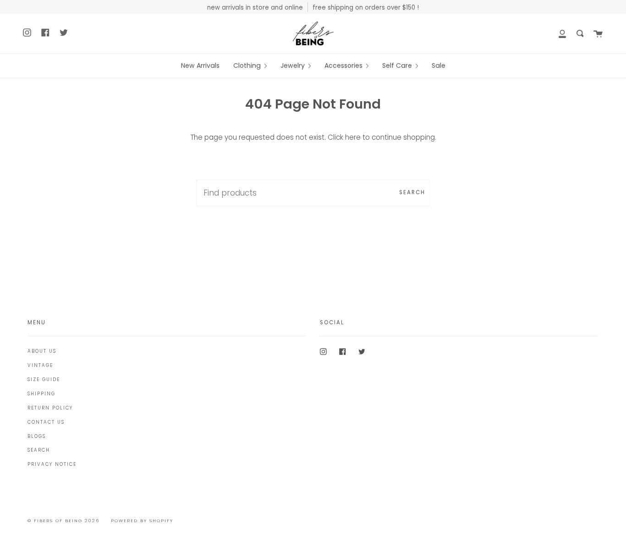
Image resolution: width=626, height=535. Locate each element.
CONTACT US (46, 422)
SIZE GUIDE (43, 379)
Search (412, 192)
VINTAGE (40, 365)
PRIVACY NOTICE (52, 464)
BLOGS (36, 436)
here (353, 137)
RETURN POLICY (50, 408)
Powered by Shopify (142, 521)
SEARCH (38, 450)
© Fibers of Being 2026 (63, 521)
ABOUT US (41, 351)
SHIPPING (41, 394)
